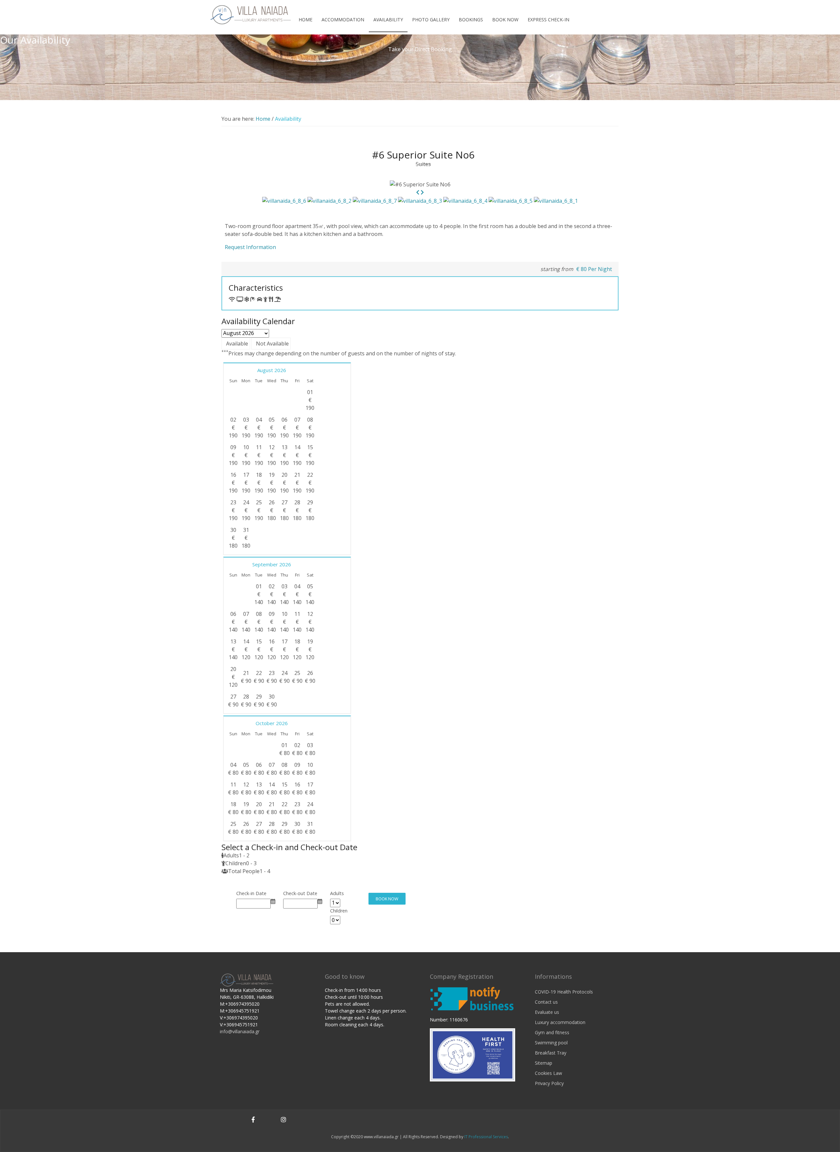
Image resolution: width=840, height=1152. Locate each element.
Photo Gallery (431, 19)
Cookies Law (548, 1073)
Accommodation (343, 19)
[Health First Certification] (472, 1054)
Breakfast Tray (550, 1053)
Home (305, 19)
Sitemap (543, 1063)
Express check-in (548, 19)
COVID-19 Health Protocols (564, 992)
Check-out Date (300, 893)
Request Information (250, 247)
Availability (388, 19)
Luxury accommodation (560, 1022)
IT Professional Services (486, 1137)
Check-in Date (251, 893)
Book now (505, 19)
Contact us (546, 1002)
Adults (337, 893)
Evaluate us (547, 1012)
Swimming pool (551, 1042)
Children (338, 911)
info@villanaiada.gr (240, 1031)
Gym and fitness (552, 1032)
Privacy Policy (549, 1083)
